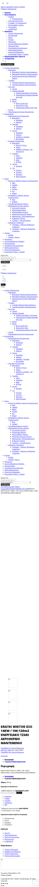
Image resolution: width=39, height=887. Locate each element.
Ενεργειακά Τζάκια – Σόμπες (18, 54)
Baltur (14, 187)
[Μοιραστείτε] (3, 883)
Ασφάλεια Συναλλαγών (13, 852)
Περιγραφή (9, 759)
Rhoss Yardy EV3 (22, 103)
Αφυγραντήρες (13, 46)
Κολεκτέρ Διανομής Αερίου (22, 214)
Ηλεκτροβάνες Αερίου (20, 212)
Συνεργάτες (12, 27)
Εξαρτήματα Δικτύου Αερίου (18, 206)
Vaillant (14, 185)
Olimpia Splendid (18, 91)
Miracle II (19, 175)
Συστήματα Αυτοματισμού (17, 48)
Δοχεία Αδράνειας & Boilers (18, 44)
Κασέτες (19, 122)
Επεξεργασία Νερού (15, 50)
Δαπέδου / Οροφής (22, 137)
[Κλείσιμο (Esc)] (1, 883)
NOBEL (10, 235)
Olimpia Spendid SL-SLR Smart (26, 93)
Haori (18, 156)
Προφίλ (11, 17)
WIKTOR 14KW (24, 489)
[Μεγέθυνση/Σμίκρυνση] (7, 883)
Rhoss (14, 101)
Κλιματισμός (12, 35)
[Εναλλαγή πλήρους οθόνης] (5, 883)
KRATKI (8, 489)
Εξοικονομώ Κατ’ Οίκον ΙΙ (15, 56)
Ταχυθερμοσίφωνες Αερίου (18, 204)
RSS (6, 805)
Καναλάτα (19, 120)
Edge (17, 160)
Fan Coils (11, 87)
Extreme (19, 166)
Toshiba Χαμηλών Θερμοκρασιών (24, 85)
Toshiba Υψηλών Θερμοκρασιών (24, 83)
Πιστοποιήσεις (17, 19)
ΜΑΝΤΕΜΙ (15, 489)
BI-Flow (18, 162)
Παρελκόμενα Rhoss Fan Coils (26, 108)
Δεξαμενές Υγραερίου (16, 223)
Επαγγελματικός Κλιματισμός (18, 116)
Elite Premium (21, 177)
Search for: (4, 255)
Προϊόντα (8, 31)
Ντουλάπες (20, 139)
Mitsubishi (12, 70)
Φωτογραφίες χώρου (16, 25)
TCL (13, 168)
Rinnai (14, 193)
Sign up (19, 793)
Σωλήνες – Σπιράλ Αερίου (21, 221)
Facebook (8, 796)
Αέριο (10, 38)
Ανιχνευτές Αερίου (19, 208)
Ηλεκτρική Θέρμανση (16, 52)
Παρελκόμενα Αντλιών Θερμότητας (21, 112)
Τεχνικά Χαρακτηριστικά (15, 762)
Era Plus (19, 172)
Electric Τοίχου (21, 145)
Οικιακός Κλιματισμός (16, 141)
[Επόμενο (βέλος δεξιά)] (3, 885)
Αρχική (8, 12)
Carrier (14, 89)
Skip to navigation (7, 7)
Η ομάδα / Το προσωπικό (17, 23)
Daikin (14, 99)
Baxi (13, 183)
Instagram (8, 803)
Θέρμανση (12, 42)
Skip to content (19, 7)
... (5, 61)
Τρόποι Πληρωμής (11, 850)
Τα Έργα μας (9, 58)
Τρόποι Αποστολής (11, 854)
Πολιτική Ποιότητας (15, 21)
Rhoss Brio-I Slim (22, 106)
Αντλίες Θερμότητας (15, 33)
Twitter (7, 799)
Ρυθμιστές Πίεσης (18, 218)
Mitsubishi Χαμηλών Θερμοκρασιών (25, 74)
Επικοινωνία (9, 839)
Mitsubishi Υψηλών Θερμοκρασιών (24, 72)
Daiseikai (19, 158)
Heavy (18, 147)
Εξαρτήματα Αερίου (19, 210)
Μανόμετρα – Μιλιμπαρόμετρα (23, 216)
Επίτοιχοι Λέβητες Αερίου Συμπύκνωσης (23, 181)
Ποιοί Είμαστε (10, 15)
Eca (13, 191)
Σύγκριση (4, 756)
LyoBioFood (12, 29)
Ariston (14, 189)
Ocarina (18, 170)
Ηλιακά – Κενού (14, 237)
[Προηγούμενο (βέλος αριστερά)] (1, 885)
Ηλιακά (10, 40)
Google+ (8, 801)
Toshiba (11, 81)
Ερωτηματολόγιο (11, 835)
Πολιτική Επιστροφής (12, 856)
